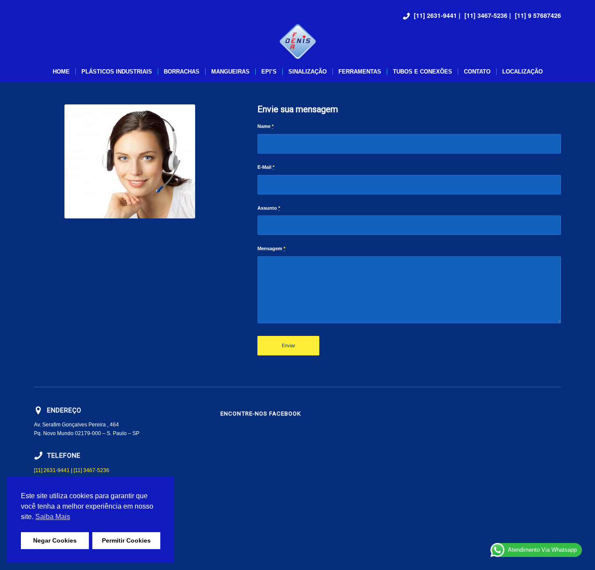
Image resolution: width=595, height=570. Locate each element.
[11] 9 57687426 (538, 15)
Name (265, 126)
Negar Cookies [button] (55, 540)
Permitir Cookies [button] (126, 540)
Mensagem (271, 248)
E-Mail (265, 167)
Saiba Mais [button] (52, 516)
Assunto (268, 208)
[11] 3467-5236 (485, 15)
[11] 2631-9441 (435, 15)
